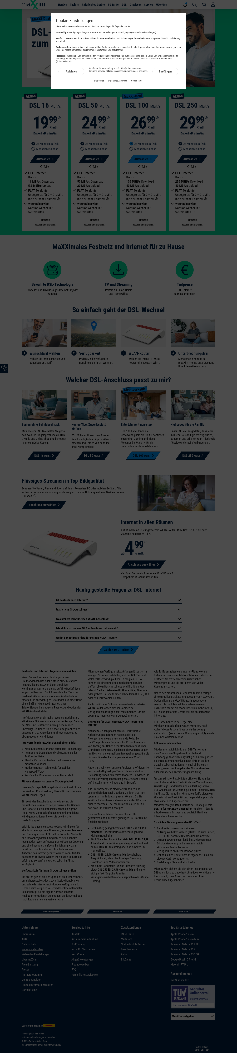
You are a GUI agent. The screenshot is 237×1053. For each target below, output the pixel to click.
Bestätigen (165, 71)
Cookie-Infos (136, 80)
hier (110, 71)
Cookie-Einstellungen (74, 20)
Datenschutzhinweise (117, 80)
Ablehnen (71, 71)
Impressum (99, 80)
